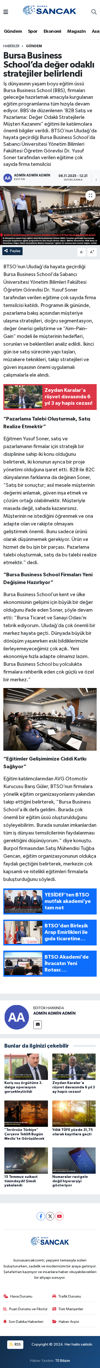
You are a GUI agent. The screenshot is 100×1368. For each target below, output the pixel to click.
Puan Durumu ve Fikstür (28, 1309)
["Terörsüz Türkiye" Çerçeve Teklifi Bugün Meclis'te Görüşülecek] (26, 1113)
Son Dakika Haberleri (26, 1322)
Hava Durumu (21, 1296)
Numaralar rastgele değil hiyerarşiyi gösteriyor (70, 1181)
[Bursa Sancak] (50, 12)
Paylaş (15, 251)
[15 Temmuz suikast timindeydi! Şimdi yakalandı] (26, 1160)
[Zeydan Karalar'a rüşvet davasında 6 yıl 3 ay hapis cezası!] (74, 1066)
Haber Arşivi (69, 1322)
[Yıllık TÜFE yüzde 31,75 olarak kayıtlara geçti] (74, 1113)
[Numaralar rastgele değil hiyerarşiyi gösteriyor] (74, 1160)
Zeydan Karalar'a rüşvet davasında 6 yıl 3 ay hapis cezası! (73, 1087)
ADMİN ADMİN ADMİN (54, 1013)
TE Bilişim (62, 1361)
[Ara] (94, 12)
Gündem (13, 31)
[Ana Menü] (5, 12)
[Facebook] (41, 1216)
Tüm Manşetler (70, 1309)
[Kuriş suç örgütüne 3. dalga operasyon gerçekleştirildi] (26, 1066)
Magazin (76, 31)
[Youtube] (59, 1216)
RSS (17, 1344)
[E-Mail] (37, 1025)
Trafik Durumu (69, 1296)
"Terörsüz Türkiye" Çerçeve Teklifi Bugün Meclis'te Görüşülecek (24, 1134)
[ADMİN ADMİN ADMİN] (16, 1017)
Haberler (11, 46)
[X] (50, 1216)
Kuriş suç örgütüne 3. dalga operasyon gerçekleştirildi (23, 1087)
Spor (33, 31)
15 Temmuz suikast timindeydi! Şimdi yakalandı (21, 1181)
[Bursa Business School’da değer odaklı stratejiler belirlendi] (50, 215)
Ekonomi (52, 31)
